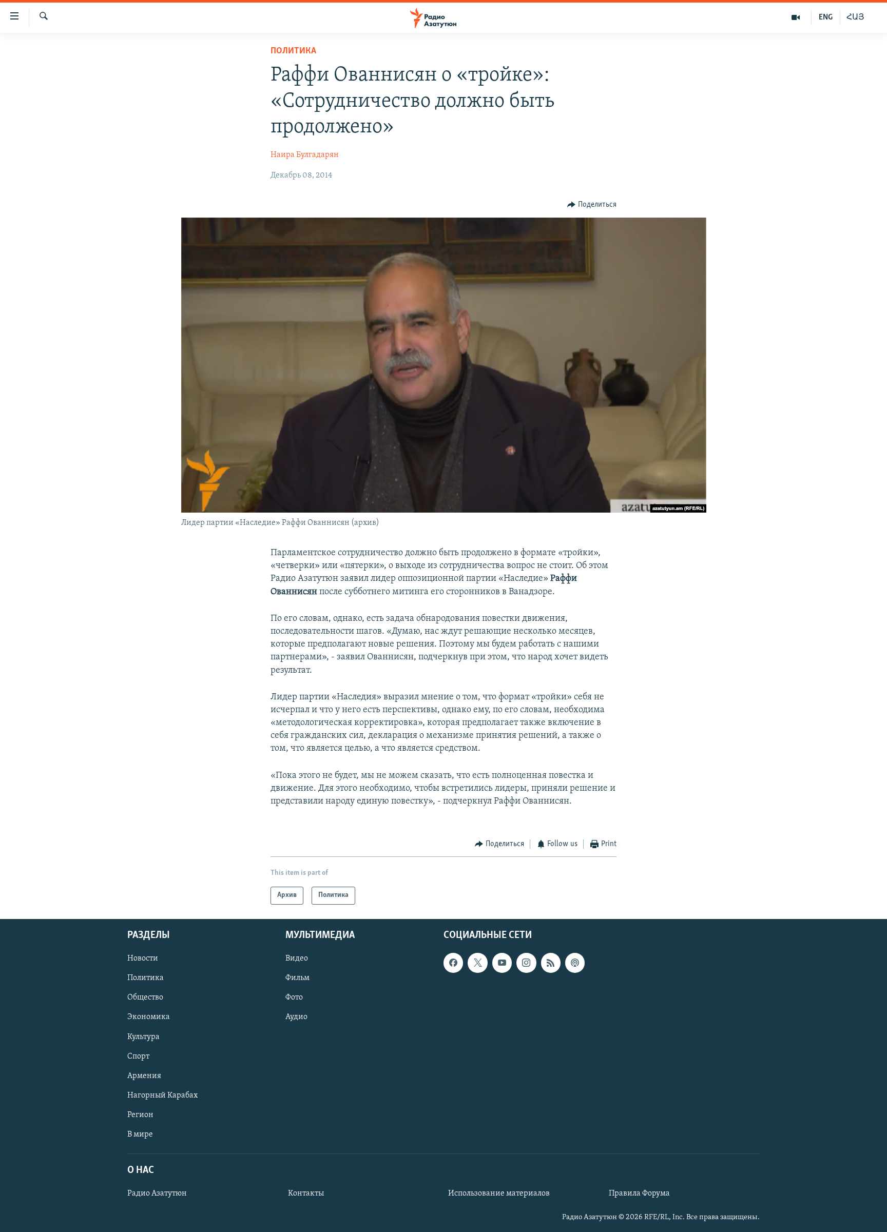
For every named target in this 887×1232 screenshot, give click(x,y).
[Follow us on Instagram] (526, 962)
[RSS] (551, 962)
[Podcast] (575, 962)
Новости (142, 958)
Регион (140, 1114)
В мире (140, 1134)
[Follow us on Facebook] (453, 962)
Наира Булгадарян (305, 155)
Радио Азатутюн (157, 1193)
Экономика (148, 1017)
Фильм (297, 978)
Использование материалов (499, 1193)
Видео (296, 958)
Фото (294, 997)
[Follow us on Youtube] (502, 962)
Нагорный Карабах (162, 1095)
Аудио (296, 1017)
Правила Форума (639, 1193)
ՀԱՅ (855, 17)
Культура (143, 1036)
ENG (826, 17)
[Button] (591, 204)
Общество (145, 997)
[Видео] (796, 17)
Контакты (306, 1193)
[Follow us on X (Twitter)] (477, 962)
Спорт (138, 1056)
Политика (293, 51)
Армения (144, 1075)
